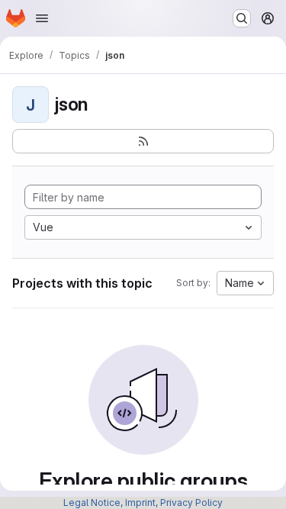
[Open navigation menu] (42, 18)
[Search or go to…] (242, 18)
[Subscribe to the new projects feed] (143, 141)
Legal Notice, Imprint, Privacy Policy (143, 502)
